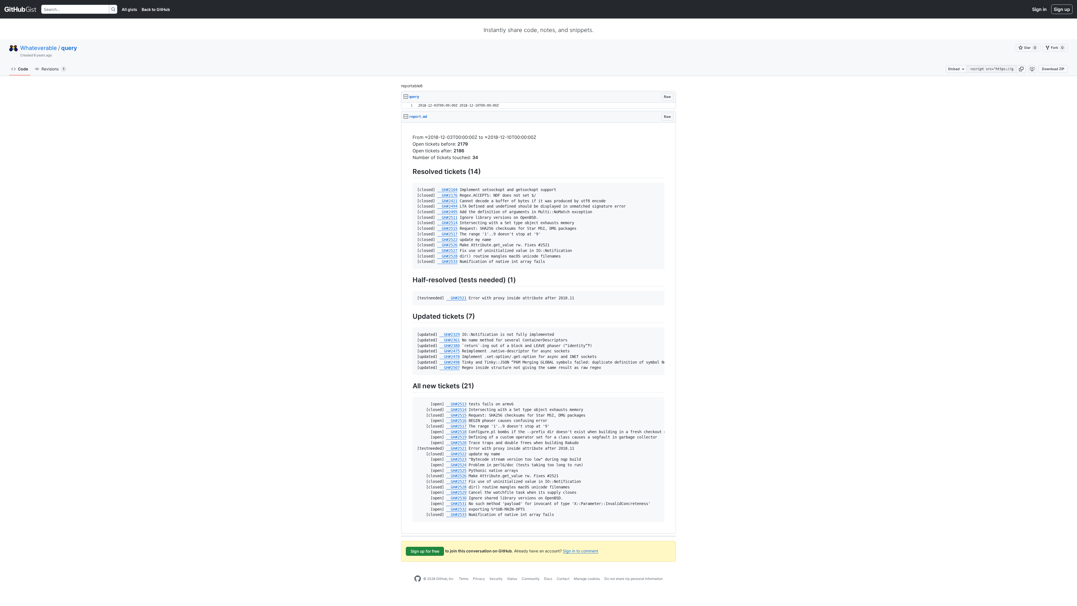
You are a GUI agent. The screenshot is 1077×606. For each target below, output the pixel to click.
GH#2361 (449, 340)
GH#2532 (456, 509)
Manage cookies (587, 579)
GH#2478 (449, 356)
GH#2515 (447, 228)
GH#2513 (456, 404)
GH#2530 (456, 498)
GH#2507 (449, 367)
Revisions (53, 68)
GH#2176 (447, 195)
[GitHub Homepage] (417, 578)
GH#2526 (447, 245)
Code (23, 68)
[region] (538, 106)
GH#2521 (456, 298)
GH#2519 (456, 437)
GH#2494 (447, 206)
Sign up (1062, 9)
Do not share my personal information (633, 579)
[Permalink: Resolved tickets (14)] (409, 171)
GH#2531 (456, 503)
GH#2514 (447, 223)
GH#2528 (447, 256)
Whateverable (38, 48)
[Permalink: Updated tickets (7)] (409, 316)
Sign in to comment (580, 550)
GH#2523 (456, 459)
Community (531, 579)
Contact (563, 579)
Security (496, 579)
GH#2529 (456, 492)
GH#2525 (456, 470)
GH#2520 (456, 442)
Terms (463, 579)
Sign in (1039, 9)
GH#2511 (447, 217)
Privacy (479, 579)
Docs (548, 579)
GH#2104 (447, 189)
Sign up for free (425, 551)
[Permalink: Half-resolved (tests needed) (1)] (409, 280)
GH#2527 (447, 250)
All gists (129, 9)
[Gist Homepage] (20, 9)
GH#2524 (456, 465)
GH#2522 (447, 239)
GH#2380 (449, 345)
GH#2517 (447, 234)
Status (512, 579)
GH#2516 (456, 420)
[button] (1021, 69)
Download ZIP (1053, 69)
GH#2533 (447, 261)
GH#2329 (449, 334)
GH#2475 (449, 351)
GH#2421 (447, 201)
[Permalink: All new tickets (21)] (409, 386)
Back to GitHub (156, 9)
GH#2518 (456, 432)
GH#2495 (447, 212)
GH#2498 (449, 362)
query (69, 48)
